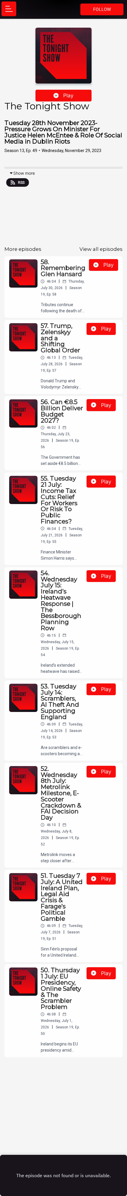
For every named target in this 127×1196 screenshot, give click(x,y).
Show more (24, 173)
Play (68, 95)
